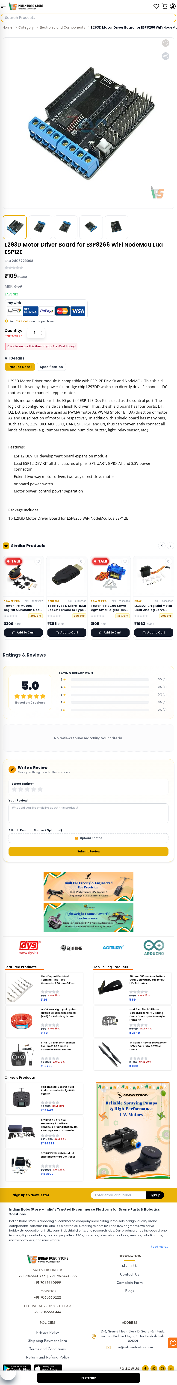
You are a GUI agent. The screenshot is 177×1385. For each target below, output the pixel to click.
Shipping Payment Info (47, 1341)
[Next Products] (170, 545)
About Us (129, 1266)
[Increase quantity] (42, 331)
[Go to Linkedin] (171, 1368)
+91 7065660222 (47, 1298)
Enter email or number (113, 1195)
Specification (51, 367)
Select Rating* (23, 784)
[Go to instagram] (162, 1368)
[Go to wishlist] (156, 6)
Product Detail (19, 367)
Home (7, 27)
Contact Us (129, 1274)
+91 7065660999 (47, 1283)
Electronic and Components (62, 27)
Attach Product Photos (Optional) (35, 830)
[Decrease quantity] (42, 334)
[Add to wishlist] (165, 43)
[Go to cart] (164, 6)
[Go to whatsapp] (153, 1368)
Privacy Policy (47, 1333)
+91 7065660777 (31, 1276)
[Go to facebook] (145, 1368)
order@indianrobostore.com (133, 1347)
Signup (155, 1195)
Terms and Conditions (47, 1349)
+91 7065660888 (63, 1276)
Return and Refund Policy (47, 1357)
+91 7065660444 (47, 1312)
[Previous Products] (161, 545)
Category (26, 27)
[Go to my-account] (173, 6)
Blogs (129, 1291)
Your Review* (19, 800)
